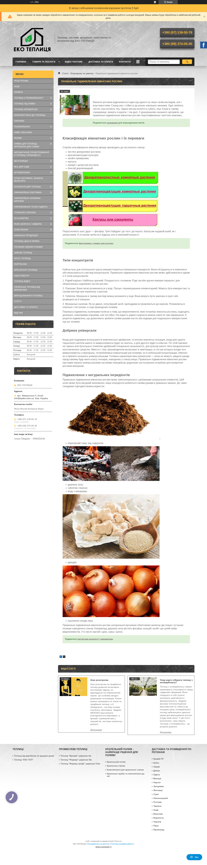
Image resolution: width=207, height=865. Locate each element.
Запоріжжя (158, 786)
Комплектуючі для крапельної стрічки (125, 769)
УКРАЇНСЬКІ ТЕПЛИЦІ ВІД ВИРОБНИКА (27, 288)
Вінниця (157, 778)
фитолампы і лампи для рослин (96, 243)
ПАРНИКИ (19, 121)
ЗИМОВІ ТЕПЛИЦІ (23, 252)
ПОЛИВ (18, 138)
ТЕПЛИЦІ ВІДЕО (22, 281)
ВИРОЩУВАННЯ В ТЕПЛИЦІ (28, 295)
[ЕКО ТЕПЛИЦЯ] (32, 39)
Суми (156, 794)
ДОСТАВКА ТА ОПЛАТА (100, 62)
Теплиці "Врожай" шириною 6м (75, 756)
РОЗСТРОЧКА (21, 81)
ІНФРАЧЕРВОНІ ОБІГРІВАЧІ (28, 192)
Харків (156, 766)
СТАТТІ (18, 301)
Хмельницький (160, 798)
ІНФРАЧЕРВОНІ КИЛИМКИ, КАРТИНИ (27, 199)
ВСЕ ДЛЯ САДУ (21, 166)
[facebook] (61, 657)
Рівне (156, 825)
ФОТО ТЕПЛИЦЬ (22, 258)
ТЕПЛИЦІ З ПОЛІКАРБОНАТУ (28, 98)
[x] (64, 657)
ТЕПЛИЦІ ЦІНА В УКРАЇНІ (26, 241)
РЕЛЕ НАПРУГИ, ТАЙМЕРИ (28, 224)
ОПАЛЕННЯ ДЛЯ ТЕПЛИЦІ (27, 186)
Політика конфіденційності (122, 844)
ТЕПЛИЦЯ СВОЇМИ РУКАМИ (28, 247)
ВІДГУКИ (18, 313)
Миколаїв (158, 814)
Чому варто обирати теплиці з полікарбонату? (176, 681)
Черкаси (157, 806)
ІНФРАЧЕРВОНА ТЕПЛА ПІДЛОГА (30, 207)
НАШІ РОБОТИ (21, 275)
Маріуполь (158, 818)
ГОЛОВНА (21, 62)
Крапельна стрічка (116, 766)
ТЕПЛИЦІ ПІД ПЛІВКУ (24, 103)
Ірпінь (156, 763)
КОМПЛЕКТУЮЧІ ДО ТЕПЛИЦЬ (29, 115)
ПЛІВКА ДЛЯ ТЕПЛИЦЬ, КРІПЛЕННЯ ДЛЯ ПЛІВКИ (26, 145)
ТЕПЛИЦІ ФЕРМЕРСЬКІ (26, 109)
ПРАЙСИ (18, 92)
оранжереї (112, 122)
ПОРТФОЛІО (20, 264)
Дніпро (156, 770)
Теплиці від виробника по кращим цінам (34, 756)
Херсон (157, 782)
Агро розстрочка (99, 680)
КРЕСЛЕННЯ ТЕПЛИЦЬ (25, 270)
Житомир (158, 790)
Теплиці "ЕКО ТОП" (23, 760)
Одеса (156, 774)
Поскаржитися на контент (98, 844)
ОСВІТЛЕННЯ (21, 229)
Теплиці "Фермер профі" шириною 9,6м (80, 763)
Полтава (157, 802)
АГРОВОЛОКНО (22, 172)
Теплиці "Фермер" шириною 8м (76, 760)
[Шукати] (187, 61)
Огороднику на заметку (81, 73)
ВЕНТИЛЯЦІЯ (21, 161)
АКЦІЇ (16, 86)
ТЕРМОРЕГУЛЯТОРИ (25, 212)
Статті (65, 73)
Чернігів (157, 822)
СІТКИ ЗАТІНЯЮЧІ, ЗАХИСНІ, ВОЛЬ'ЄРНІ (28, 179)
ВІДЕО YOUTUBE (73, 62)
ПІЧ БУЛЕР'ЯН (21, 218)
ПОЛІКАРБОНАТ (22, 126)
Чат (197, 857)
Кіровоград (158, 829)
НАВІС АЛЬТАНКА (23, 132)
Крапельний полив (116, 762)
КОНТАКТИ (125, 62)
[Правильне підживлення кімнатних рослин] (75, 105)
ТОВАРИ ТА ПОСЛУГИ (43, 62)
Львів (155, 810)
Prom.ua (118, 841)
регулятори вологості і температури (95, 639)
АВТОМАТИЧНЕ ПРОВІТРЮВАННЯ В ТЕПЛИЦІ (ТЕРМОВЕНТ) (31, 153)
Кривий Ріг (158, 759)
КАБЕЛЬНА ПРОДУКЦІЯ (26, 235)
